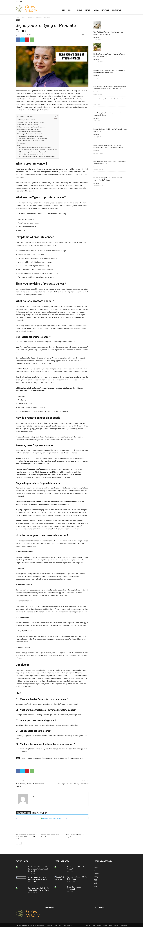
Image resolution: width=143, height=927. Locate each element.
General (78, 10)
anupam (19, 35)
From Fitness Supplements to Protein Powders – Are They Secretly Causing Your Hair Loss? (109, 88)
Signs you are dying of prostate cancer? (31, 127)
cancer (23, 758)
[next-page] (20, 843)
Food (70, 10)
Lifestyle (105, 10)
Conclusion (22, 143)
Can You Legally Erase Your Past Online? (109, 99)
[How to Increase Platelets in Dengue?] (77, 825)
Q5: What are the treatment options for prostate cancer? (39, 156)
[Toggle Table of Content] (54, 117)
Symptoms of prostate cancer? (28, 124)
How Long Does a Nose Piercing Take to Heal (72, 784)
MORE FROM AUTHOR (39, 813)
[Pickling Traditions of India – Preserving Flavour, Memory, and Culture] (21, 880)
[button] (124, 10)
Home (63, 10)
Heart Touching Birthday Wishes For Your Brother (30, 785)
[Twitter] (22, 39)
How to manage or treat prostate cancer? (32, 140)
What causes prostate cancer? (28, 129)
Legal (96, 10)
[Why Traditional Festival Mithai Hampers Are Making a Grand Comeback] (21, 869)
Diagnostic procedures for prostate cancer (34, 138)
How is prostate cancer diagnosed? (30, 134)
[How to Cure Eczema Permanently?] (60, 888)
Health (88, 10)
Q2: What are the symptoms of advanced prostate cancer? (39, 150)
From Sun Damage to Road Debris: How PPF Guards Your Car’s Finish (107, 179)
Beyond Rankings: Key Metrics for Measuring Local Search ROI (110, 130)
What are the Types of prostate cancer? (31, 122)
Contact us (116, 10)
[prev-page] (17, 843)
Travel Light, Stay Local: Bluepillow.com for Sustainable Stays (107, 114)
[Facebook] (18, 39)
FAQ (19, 145)
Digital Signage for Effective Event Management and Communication (109, 163)
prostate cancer (47, 758)
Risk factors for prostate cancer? (31, 131)
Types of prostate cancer (61, 758)
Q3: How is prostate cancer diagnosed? (34, 152)
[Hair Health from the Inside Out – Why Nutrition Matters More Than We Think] (27, 825)
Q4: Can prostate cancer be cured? (32, 154)
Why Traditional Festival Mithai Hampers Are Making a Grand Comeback (108, 33)
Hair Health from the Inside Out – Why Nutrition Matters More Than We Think (26, 837)
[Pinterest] (27, 39)
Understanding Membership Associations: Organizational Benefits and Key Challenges (108, 146)
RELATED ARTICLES (23, 813)
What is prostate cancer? (26, 120)
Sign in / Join (19, 1)
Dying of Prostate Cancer (34, 758)
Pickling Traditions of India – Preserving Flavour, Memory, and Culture (109, 55)
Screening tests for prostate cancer (32, 136)
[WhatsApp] (32, 39)
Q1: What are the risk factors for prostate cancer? (36, 147)
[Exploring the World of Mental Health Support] (52, 825)
